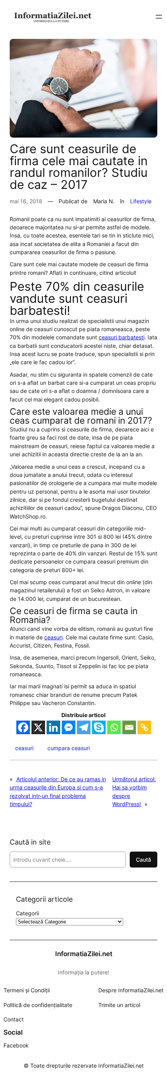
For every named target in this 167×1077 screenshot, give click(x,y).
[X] (38, 727)
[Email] (129, 727)
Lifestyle (140, 201)
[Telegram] (83, 727)
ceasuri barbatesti (121, 337)
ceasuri (53, 637)
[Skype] (99, 727)
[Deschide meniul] (159, 16)
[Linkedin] (53, 727)
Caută (143, 859)
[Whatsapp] (114, 727)
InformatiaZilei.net (83, 954)
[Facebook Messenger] (68, 727)
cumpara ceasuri (68, 748)
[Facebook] (23, 727)
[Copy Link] (144, 727)
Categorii (27, 913)
